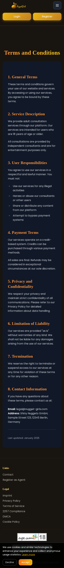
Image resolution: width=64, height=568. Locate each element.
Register (47, 16)
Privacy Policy (11, 501)
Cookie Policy (11, 522)
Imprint (7, 495)
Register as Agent (14, 480)
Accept (25, 562)
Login (17, 16)
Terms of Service (13, 506)
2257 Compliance (14, 511)
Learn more (28, 554)
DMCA (7, 516)
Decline (9, 562)
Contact (8, 474)
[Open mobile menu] (57, 5)
